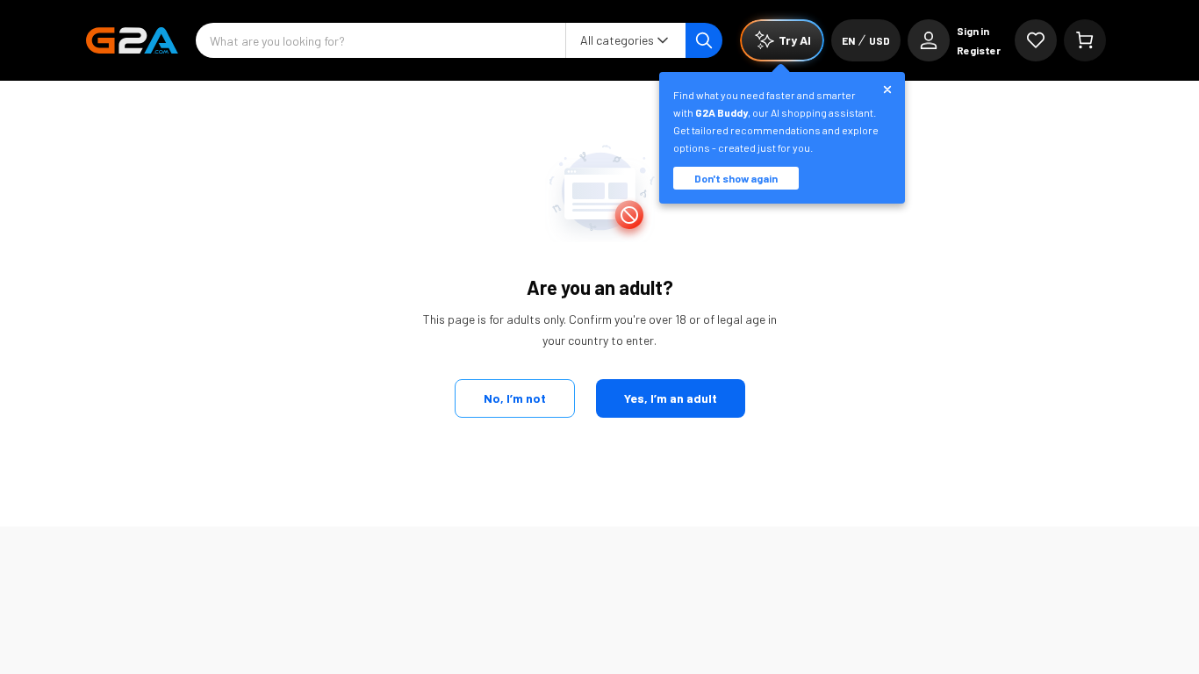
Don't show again (736, 178)
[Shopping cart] (1085, 40)
